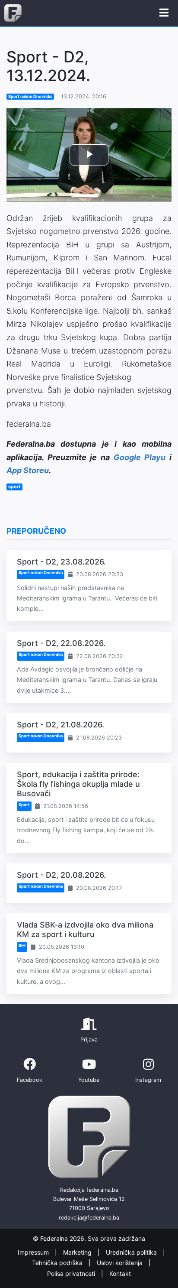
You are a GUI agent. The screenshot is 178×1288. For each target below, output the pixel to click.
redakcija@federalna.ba (89, 1217)
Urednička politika (132, 1252)
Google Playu (140, 457)
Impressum (34, 1252)
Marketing (78, 1252)
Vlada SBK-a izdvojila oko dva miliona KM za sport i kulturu (85, 929)
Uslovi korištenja (120, 1263)
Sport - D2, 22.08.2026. (61, 643)
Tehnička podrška (58, 1263)
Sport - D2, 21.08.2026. (60, 724)
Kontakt (120, 1273)
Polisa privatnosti (72, 1273)
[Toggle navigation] (164, 13)
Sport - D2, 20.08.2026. (61, 874)
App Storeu (27, 470)
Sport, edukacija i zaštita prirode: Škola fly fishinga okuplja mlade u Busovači (78, 784)
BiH (22, 945)
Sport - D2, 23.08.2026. (61, 561)
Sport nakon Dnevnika (30, 96)
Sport (24, 804)
